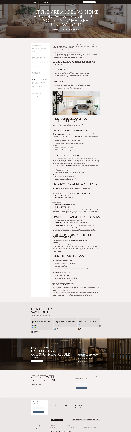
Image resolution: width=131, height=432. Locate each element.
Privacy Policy (78, 407)
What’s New (65, 405)
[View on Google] (34, 328)
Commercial (53, 407)
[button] (31, 326)
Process (65, 407)
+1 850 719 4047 (54, 427)
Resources (65, 412)
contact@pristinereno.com (90, 427)
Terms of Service (79, 405)
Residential (53, 405)
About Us (65, 410)
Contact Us (65, 414)
